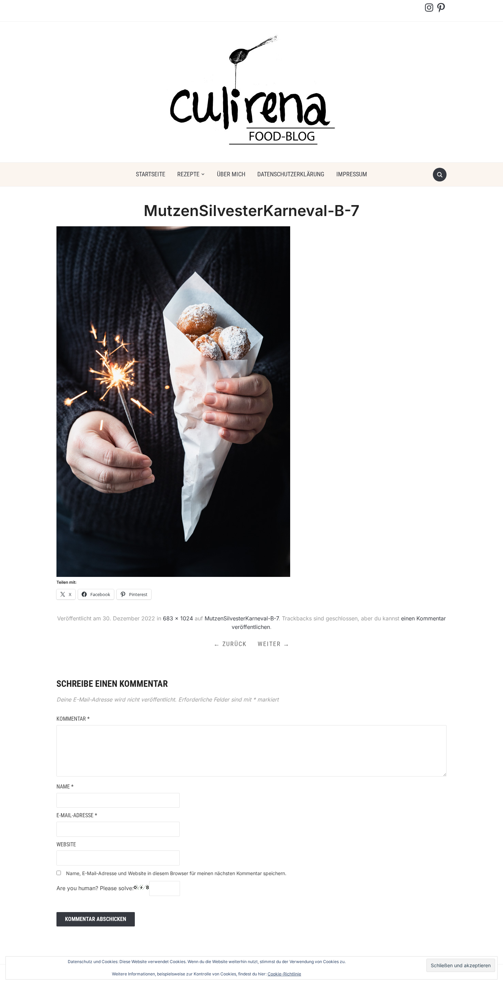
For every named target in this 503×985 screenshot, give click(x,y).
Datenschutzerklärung (290, 174)
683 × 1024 (178, 618)
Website (66, 844)
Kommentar (73, 719)
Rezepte (188, 174)
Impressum (351, 174)
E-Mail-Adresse (76, 815)
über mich (231, 174)
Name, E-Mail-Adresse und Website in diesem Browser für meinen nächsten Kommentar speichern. (176, 873)
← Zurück (230, 643)
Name (65, 786)
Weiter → (274, 643)
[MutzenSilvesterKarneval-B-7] (173, 401)
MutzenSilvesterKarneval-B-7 (242, 618)
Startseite (150, 174)
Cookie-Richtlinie (284, 973)
